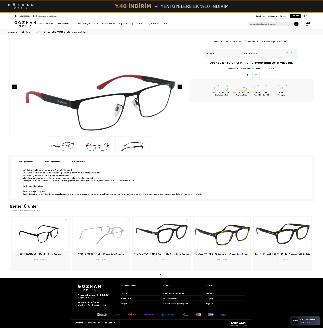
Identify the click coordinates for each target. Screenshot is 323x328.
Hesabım (209, 293)
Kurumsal (125, 293)
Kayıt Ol (209, 303)
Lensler (77, 24)
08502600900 (24, 16)
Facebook (260, 16)
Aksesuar (96, 24)
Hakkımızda (126, 298)
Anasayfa (12, 32)
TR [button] (303, 16)
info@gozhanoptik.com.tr (48, 16)
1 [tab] (160, 274)
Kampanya (122, 24)
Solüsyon (86, 24)
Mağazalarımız (153, 24)
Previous (14, 87)
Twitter (283, 16)
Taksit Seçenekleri (52, 161)
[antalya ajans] (239, 323)
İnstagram (272, 16)
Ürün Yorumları (78, 161)
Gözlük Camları (108, 24)
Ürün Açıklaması (25, 161)
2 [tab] (162, 274)
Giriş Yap (295, 16)
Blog (131, 24)
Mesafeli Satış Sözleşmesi (174, 293)
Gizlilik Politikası (170, 298)
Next (180, 87)
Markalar (139, 24)
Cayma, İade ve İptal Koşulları (175, 303)
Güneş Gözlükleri (46, 24)
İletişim (165, 24)
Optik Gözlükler (64, 24)
